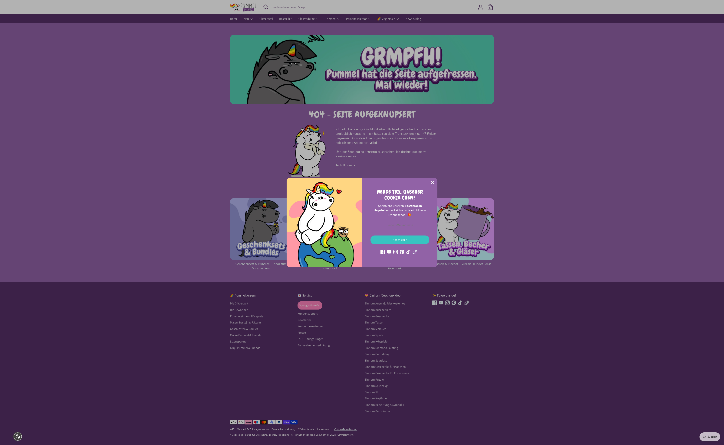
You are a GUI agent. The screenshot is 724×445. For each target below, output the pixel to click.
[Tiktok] (408, 252)
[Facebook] (382, 252)
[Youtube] (389, 252)
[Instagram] (395, 252)
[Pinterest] (402, 252)
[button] (18, 436)
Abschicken (400, 240)
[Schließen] (432, 182)
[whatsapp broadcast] (415, 252)
